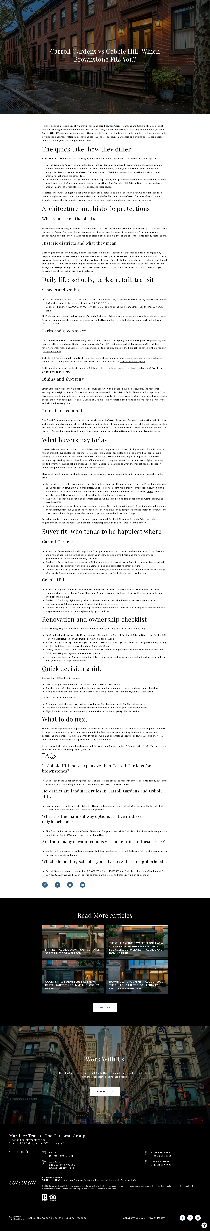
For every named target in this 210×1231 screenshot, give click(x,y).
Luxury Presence (76, 1217)
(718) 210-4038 (162, 1164)
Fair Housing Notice (52, 1180)
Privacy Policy (156, 1217)
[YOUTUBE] (198, 1218)
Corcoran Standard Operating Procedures (85, 1180)
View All (105, 1007)
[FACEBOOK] (182, 1218)
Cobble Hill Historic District (130, 183)
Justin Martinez (151, 746)
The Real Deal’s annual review (130, 522)
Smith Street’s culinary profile (142, 392)
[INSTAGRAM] (190, 1218)
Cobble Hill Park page (132, 361)
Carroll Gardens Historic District (97, 172)
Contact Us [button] (105, 1091)
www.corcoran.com (52, 1177)
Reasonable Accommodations (123, 1180)
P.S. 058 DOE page (102, 303)
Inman (150, 491)
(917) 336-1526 (162, 1155)
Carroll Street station (145, 423)
